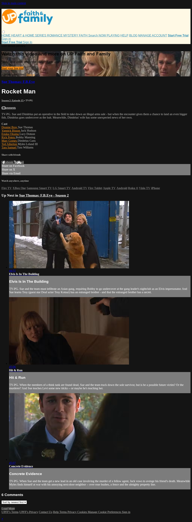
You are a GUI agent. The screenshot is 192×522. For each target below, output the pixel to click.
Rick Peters (9, 137)
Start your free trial (13, 68)
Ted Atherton (10, 144)
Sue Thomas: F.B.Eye (18, 82)
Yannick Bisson (11, 130)
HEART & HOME (23, 35)
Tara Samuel (9, 147)
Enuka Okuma (11, 134)
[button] (3, 32)
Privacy (72, 512)
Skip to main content (14, 3)
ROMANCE (55, 35)
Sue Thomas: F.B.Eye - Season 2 (44, 195)
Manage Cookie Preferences (105, 512)
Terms (63, 512)
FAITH (83, 35)
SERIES (41, 35)
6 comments (9, 107)
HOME (6, 35)
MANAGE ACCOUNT (152, 35)
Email (20, 162)
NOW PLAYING (109, 35)
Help (56, 512)
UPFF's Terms (10, 512)
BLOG (133, 35)
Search (93, 35)
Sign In (27, 42)
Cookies (82, 512)
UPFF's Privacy (28, 512)
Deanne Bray (10, 127)
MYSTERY (71, 35)
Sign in (6, 38)
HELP (124, 35)
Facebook (8, 162)
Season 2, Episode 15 (13, 100)
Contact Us (45, 512)
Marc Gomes (10, 140)
